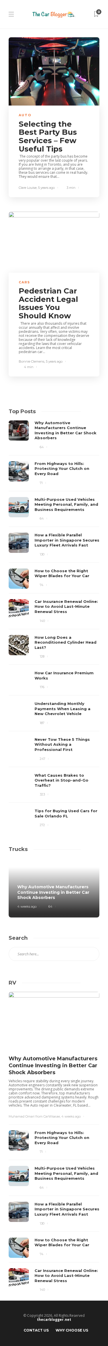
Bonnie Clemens (31, 361)
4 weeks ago (27, 906)
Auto (25, 115)
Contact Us (36, 1330)
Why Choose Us (72, 1330)
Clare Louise (28, 188)
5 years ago (46, 188)
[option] (54, 624)
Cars (24, 282)
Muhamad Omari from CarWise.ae (34, 1116)
